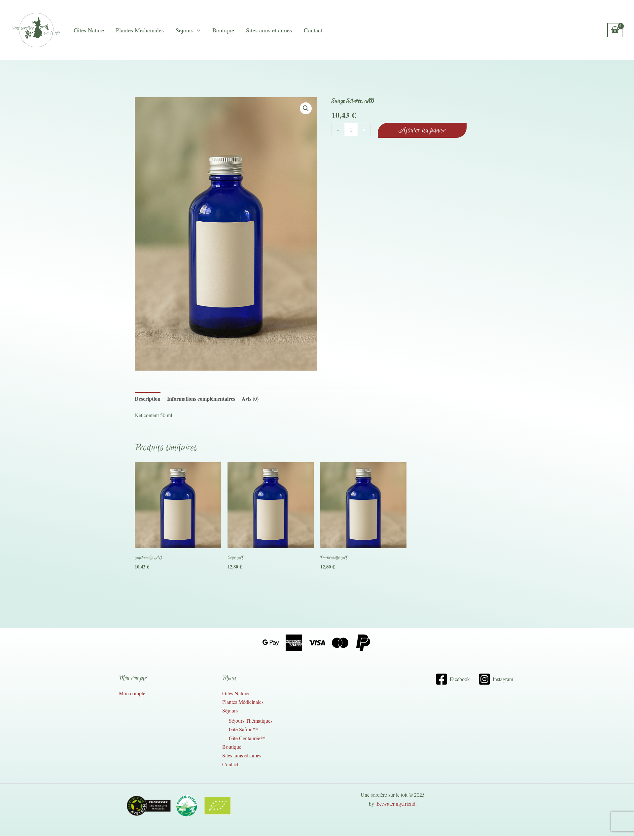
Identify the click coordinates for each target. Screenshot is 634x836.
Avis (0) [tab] (250, 398)
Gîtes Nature (89, 30)
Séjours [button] (185, 30)
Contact (313, 30)
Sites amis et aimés (269, 30)
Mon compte (132, 693)
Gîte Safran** (243, 729)
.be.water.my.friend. (396, 803)
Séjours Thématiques (250, 720)
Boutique (223, 30)
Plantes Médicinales (140, 30)
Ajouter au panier (422, 130)
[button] (197, 30)
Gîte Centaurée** (247, 738)
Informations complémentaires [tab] (201, 398)
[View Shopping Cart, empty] (614, 30)
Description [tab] (147, 398)
